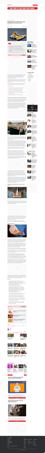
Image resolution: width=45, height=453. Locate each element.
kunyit (16, 74)
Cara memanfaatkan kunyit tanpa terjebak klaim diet (15, 94)
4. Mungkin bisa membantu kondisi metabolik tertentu (15, 91)
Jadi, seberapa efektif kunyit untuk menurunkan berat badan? (16, 92)
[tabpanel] (17, 49)
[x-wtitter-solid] (24, 55)
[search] (32, 5)
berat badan (24, 79)
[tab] (9, 43)
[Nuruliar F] (8, 329)
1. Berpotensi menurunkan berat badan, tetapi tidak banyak (16, 87)
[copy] (25, 55)
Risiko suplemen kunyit (11, 93)
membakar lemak (18, 156)
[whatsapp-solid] (20, 55)
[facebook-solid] (22, 55)
